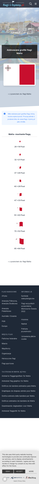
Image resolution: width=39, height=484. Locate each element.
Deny (8, 471)
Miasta (4, 343)
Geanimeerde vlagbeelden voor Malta (17, 406)
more (31, 471)
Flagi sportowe (8, 363)
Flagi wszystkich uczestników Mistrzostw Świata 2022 (29, 307)
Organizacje (6, 353)
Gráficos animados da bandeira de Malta (18, 401)
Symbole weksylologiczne (27, 297)
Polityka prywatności (26, 330)
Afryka (4, 296)
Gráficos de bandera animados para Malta (19, 386)
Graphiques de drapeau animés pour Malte (18, 391)
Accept (19, 471)
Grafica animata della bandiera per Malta (18, 396)
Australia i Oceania (9, 316)
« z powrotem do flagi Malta (19, 94)
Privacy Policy (21, 481)
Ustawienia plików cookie (28, 337)
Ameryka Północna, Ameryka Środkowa (9, 302)
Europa (4, 326)
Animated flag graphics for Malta (15, 381)
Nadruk (24, 324)
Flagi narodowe (9, 292)
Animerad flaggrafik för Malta (13, 411)
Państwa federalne (9, 338)
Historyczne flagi (8, 358)
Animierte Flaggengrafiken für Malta (16, 376)
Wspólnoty (6, 348)
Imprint (15, 481)
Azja (3, 321)
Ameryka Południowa (6, 309)
